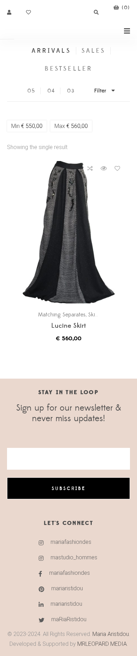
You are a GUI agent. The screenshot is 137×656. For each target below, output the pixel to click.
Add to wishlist (117, 168)
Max (71, 126)
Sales (93, 51)
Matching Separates (62, 314)
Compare (90, 168)
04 (51, 91)
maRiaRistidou (68, 619)
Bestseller (68, 69)
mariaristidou (67, 588)
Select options (72, 232)
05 (31, 91)
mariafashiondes (71, 542)
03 (71, 91)
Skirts (94, 314)
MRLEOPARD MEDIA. (102, 644)
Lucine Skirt (68, 326)
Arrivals (51, 51)
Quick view (103, 168)
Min (27, 126)
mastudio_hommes (74, 557)
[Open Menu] (127, 30)
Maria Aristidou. (110, 634)
